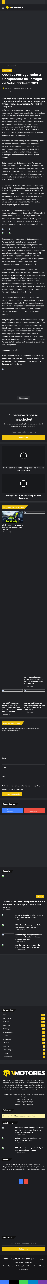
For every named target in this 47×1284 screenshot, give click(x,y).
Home (5, 66)
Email (4, 767)
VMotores (8, 88)
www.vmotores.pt (27, 1104)
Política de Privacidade (23, 1266)
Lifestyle (6, 1043)
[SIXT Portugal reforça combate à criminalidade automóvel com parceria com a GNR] (8, 938)
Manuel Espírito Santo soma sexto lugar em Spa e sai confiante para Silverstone (34, 706)
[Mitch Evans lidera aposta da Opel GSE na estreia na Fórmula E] (12, 517)
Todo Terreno (7, 1032)
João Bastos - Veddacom (23, 1262)
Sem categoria (8, 1050)
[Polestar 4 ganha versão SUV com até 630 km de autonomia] (8, 918)
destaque (24, 398)
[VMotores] (14, 7)
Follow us (7, 1110)
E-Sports (6, 1053)
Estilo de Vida (7, 1057)
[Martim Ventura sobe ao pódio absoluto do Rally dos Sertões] (8, 948)
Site (3, 776)
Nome (4, 758)
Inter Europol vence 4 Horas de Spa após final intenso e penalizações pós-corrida (34, 680)
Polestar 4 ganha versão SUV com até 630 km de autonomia (29, 916)
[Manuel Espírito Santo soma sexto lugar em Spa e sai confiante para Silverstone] (34, 695)
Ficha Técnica (23, 1269)
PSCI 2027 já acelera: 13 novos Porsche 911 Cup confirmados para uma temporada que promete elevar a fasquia (12, 707)
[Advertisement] (23, 36)
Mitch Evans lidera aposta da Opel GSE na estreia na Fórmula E (12, 527)
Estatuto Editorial (38, 1266)
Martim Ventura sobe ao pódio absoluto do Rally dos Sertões (27, 946)
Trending (6, 1029)
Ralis (4, 1015)
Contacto (11, 1266)
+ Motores (6, 1022)
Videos (5, 1036)
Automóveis (7, 1039)
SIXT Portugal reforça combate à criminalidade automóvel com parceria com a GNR (28, 937)
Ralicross (6, 1046)
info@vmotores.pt (26, 1102)
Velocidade (13, 66)
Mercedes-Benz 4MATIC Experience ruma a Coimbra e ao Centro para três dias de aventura (23, 904)
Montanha (6, 1025)
